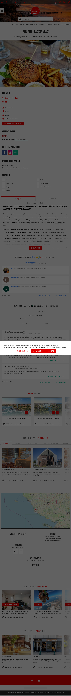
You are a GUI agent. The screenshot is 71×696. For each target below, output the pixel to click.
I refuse (38, 351)
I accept (51, 351)
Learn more (23, 351)
